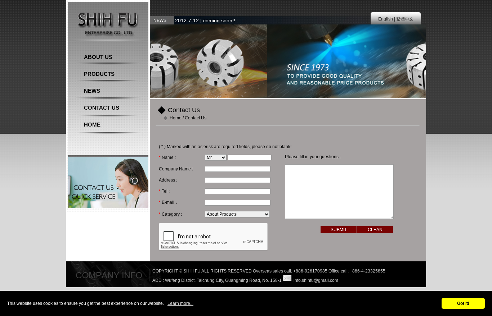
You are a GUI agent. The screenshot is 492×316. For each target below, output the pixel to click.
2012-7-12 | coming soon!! (205, 20)
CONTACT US (101, 108)
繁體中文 (404, 19)
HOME (92, 125)
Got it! (463, 303)
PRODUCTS (99, 74)
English (385, 19)
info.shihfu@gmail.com (316, 280)
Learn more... (180, 303)
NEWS (92, 91)
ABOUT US (98, 57)
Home (176, 117)
